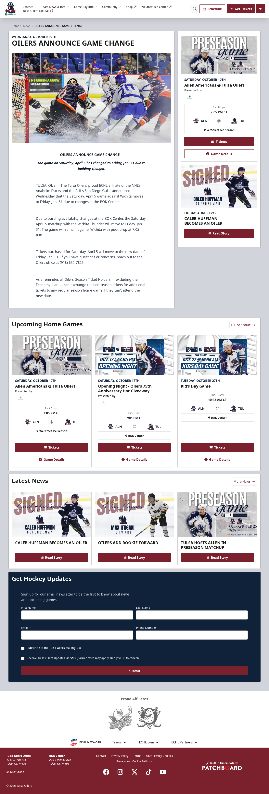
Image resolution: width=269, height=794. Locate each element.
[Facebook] (106, 771)
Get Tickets (243, 9)
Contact (28, 7)
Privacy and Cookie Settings (134, 761)
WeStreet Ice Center (154, 7)
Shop (129, 7)
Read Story (220, 233)
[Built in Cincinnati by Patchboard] (222, 766)
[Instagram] (120, 771)
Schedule (215, 9)
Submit (134, 671)
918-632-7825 (15, 772)
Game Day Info (84, 7)
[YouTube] (162, 771)
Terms (137, 756)
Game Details (221, 154)
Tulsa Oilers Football (36, 11)
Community (109, 7)
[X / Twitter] (134, 771)
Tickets (221, 141)
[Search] (194, 9)
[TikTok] (148, 771)
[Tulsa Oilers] (10, 9)
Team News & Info (53, 7)
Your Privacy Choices (159, 756)
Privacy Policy (119, 756)
